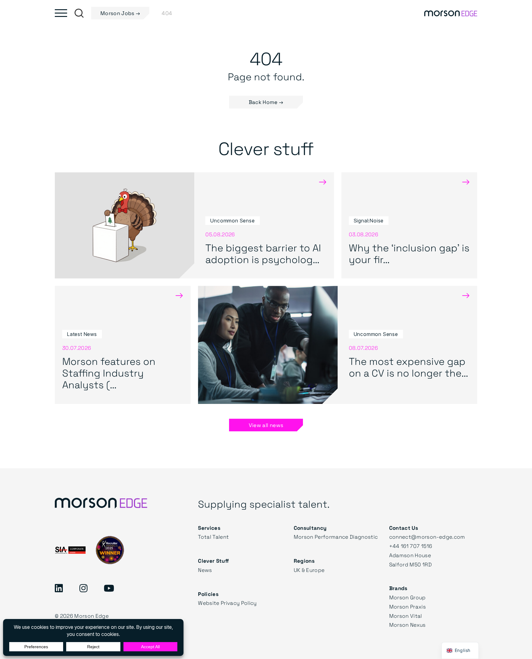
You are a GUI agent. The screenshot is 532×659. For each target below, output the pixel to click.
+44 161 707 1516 (410, 545)
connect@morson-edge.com (427, 536)
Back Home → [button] (266, 102)
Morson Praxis (407, 606)
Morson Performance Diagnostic (336, 536)
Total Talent (213, 536)
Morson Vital (405, 615)
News (205, 569)
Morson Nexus (407, 624)
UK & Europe (309, 569)
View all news (266, 425)
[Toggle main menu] (61, 13)
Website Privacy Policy (227, 602)
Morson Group (407, 597)
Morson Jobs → (120, 13)
